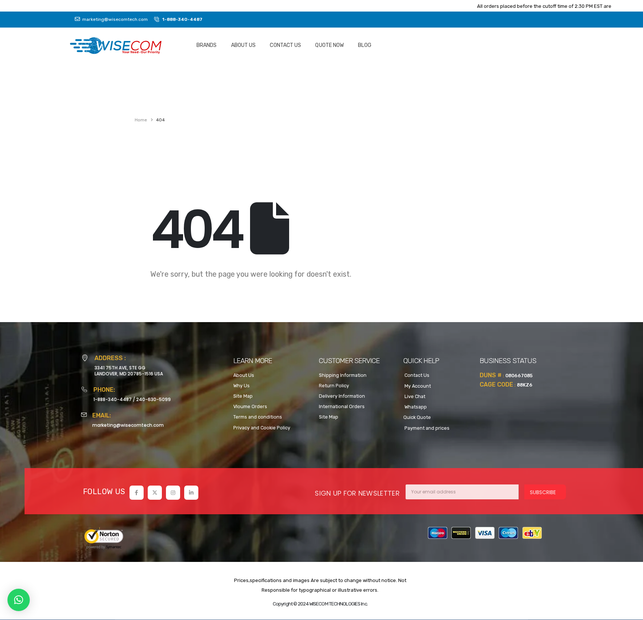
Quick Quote (417, 417)
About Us (243, 45)
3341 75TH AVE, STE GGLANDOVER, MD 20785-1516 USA (129, 371)
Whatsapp (415, 407)
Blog (364, 45)
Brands (206, 45)
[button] (18, 600)
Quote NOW (329, 45)
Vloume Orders (250, 406)
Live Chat (414, 396)
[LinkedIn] (191, 493)
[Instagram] (173, 493)
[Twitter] (155, 493)
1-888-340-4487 (112, 399)
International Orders (342, 406)
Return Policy (334, 385)
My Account (417, 386)
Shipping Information (343, 375)
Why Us (241, 385)
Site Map (243, 396)
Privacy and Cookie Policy (261, 427)
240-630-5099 (153, 399)
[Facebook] (136, 493)
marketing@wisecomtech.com (128, 425)
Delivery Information (342, 396)
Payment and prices (426, 428)
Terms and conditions (257, 417)
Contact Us (285, 45)
